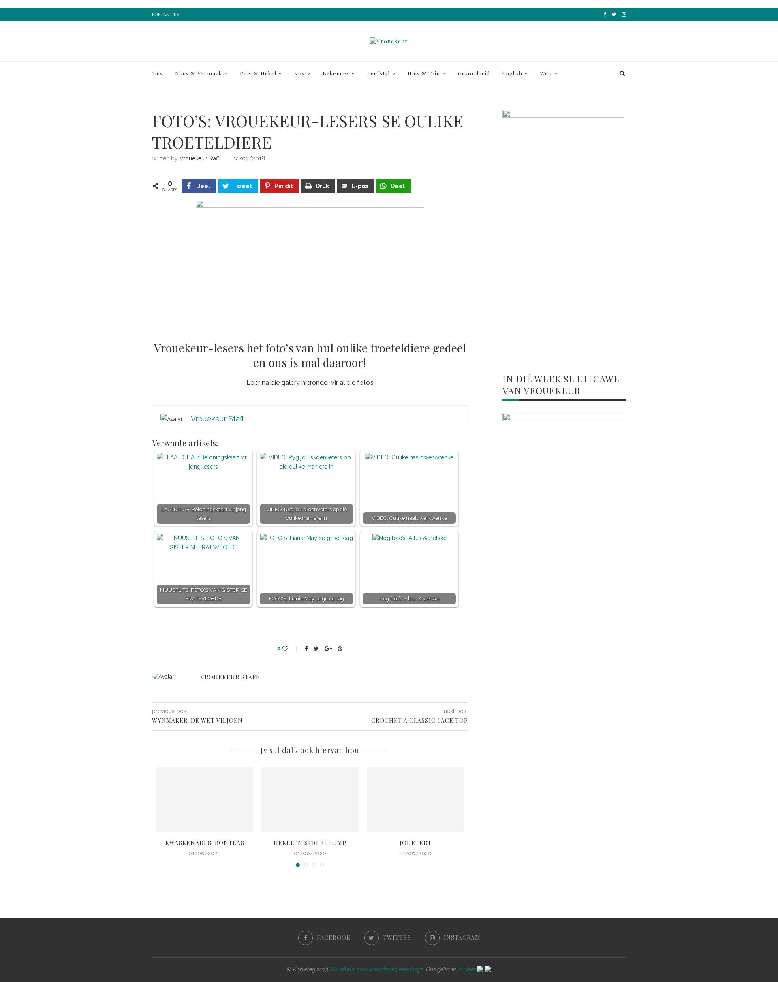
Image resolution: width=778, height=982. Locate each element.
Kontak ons (165, 14)
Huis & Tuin (424, 73)
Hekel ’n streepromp (310, 843)
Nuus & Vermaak (198, 73)
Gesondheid (474, 73)
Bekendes (336, 73)
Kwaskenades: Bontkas (204, 843)
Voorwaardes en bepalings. (391, 969)
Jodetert (416, 843)
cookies (467, 969)
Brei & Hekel (258, 73)
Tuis (157, 73)
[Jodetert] (415, 799)
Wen (546, 73)
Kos (299, 73)
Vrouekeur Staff (199, 158)
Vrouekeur (342, 969)
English (512, 73)
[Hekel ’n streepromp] (310, 799)
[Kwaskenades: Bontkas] (204, 799)
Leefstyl (378, 73)
